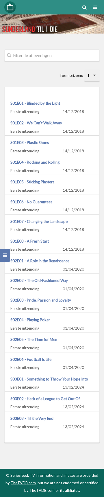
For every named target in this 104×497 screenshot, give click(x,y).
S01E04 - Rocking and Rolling (35, 162)
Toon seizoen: (71, 75)
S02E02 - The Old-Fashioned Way (39, 280)
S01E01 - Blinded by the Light (35, 103)
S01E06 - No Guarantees (31, 201)
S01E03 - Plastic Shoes (29, 142)
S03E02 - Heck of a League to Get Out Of (45, 398)
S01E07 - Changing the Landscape (39, 221)
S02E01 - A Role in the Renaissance (39, 260)
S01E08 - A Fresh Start (29, 241)
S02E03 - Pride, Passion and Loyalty (40, 300)
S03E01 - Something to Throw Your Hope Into (49, 379)
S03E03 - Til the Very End (31, 418)
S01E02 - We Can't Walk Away (36, 123)
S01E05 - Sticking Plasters (32, 182)
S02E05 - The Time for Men (33, 339)
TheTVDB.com (23, 483)
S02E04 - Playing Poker (30, 319)
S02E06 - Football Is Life (30, 359)
